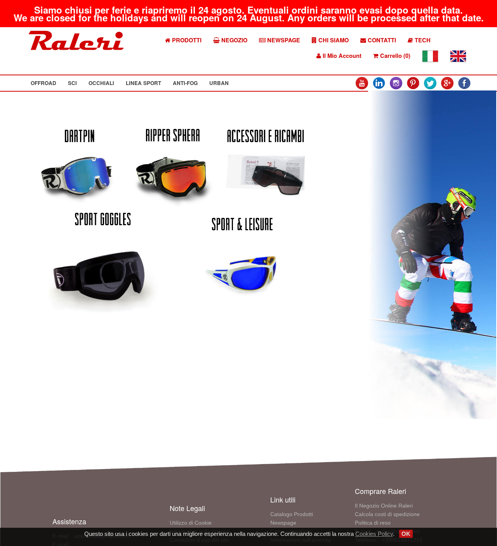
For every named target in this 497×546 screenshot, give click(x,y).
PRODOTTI (186, 40)
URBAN (219, 83)
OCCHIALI (101, 83)
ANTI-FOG (185, 83)
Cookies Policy (374, 533)
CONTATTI (381, 40)
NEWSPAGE (283, 40)
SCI (72, 83)
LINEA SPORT (143, 83)
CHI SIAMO (333, 40)
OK (405, 533)
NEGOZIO (233, 40)
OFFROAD (43, 83)
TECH (422, 40)
